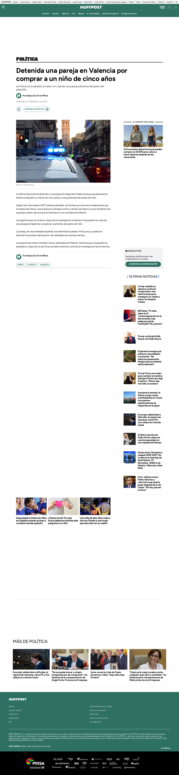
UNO (77, 763)
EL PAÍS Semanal (114, 763)
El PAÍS (59, 759)
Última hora (162, 7)
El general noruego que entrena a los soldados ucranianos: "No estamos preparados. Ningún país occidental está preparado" (149, 358)
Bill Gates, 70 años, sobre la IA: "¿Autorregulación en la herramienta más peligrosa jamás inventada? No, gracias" (150, 317)
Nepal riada (36, 2)
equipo (11, 706)
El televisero (93, 14)
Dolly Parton (99, 2)
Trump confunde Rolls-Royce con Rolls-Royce (149, 337)
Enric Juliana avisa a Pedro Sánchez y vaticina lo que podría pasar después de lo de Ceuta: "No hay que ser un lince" (149, 483)
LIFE (73, 14)
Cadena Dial (105, 763)
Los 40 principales (72, 759)
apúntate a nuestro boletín (143, 264)
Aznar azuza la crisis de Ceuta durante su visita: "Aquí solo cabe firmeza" (107, 675)
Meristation (130, 767)
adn (126, 759)
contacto (13, 714)
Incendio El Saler (50, 2)
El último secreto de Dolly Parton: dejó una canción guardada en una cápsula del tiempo (149, 438)
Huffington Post (63, 763)
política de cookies (98, 710)
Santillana (84, 759)
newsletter (14, 718)
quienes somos (15, 710)
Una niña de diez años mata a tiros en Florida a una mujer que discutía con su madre (95, 521)
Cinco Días (95, 763)
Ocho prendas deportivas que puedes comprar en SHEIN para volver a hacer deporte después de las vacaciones (143, 153)
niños (21, 265)
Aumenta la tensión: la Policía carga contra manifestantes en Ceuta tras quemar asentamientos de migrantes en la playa (150, 399)
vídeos (81, 14)
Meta (138, 2)
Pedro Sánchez (64, 2)
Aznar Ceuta (25, 2)
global (55, 14)
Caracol (136, 759)
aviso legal (94, 714)
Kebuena (133, 763)
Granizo (161, 2)
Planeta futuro (124, 763)
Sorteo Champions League (117, 2)
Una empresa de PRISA (36, 761)
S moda (106, 767)
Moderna (71, 767)
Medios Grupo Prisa (36, 767)
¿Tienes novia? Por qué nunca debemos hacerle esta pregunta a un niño (63, 521)
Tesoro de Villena (149, 2)
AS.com (117, 759)
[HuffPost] (18, 698)
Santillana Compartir (98, 759)
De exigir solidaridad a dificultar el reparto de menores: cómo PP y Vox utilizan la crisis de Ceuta (149, 419)
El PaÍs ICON (95, 767)
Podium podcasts (83, 767)
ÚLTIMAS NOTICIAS (129, 14)
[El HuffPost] (91, 7)
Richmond (58, 767)
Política (27, 59)
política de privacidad (99, 718)
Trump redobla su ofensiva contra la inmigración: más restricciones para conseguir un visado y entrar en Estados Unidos (149, 294)
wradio (85, 763)
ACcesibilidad (95, 722)
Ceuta (15, 2)
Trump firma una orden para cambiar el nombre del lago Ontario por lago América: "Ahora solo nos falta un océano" (150, 378)
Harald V (170, 2)
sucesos (32, 265)
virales (65, 14)
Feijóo (131, 2)
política (46, 14)
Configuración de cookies (101, 706)
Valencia (44, 265)
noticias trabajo (110, 14)
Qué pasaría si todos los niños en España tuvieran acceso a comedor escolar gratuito (31, 521)
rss (10, 722)
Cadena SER (109, 759)
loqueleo (117, 767)
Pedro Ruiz (88, 2)
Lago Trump (77, 2)
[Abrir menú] (3, 7)
